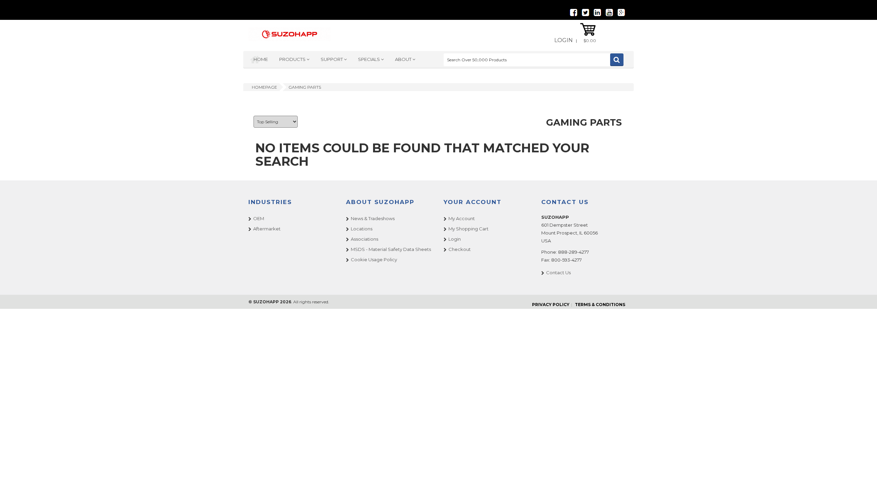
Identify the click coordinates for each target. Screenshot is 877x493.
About (403, 59)
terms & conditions (600, 304)
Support (332, 59)
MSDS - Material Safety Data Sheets (391, 249)
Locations (361, 228)
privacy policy (550, 304)
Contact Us (558, 272)
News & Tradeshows (373, 218)
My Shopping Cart (468, 228)
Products (293, 59)
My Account (461, 218)
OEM (258, 218)
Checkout (459, 249)
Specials (369, 59)
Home (261, 59)
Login (563, 40)
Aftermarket (267, 228)
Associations (364, 239)
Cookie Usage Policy (374, 259)
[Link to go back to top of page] (863, 479)
